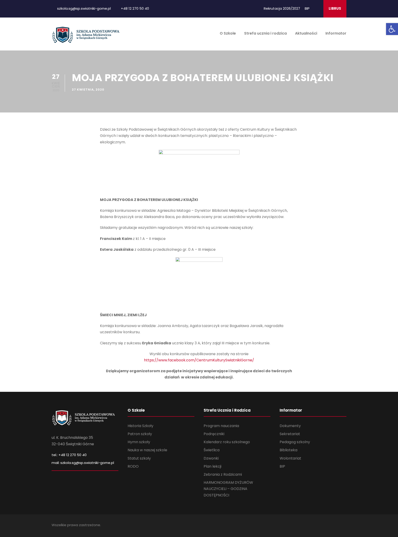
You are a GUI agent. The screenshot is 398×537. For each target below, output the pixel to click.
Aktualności (306, 33)
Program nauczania (221, 425)
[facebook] (316, 8)
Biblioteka (288, 450)
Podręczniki (214, 434)
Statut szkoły (139, 458)
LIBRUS (335, 8)
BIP (307, 8)
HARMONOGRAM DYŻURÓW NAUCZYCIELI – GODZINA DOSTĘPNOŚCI (228, 489)
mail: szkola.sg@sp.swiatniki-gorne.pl (83, 462)
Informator (335, 33)
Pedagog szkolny (295, 442)
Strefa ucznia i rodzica (265, 33)
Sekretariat (290, 434)
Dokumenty (290, 425)
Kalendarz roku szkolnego (227, 442)
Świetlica (211, 450)
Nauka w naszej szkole (147, 450)
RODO (133, 466)
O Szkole (228, 33)
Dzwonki (211, 458)
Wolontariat (290, 458)
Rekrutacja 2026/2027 (282, 8)
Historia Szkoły (140, 425)
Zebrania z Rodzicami (223, 474)
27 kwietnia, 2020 (88, 89)
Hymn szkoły (139, 442)
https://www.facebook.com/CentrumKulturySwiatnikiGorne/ (199, 360)
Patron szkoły (140, 434)
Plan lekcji (212, 466)
